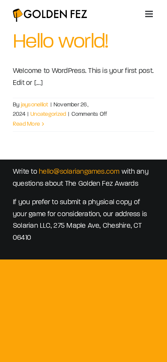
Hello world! (60, 42)
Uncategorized (48, 114)
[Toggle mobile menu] (149, 13)
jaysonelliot (34, 105)
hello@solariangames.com (79, 172)
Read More (26, 124)
